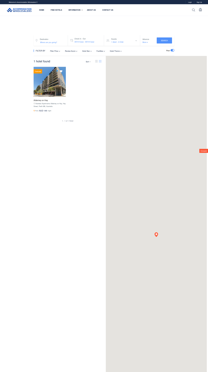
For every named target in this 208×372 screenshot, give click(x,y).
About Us (91, 10)
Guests (114, 39)
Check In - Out (80, 38)
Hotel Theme (115, 51)
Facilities (100, 51)
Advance (146, 39)
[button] (156, 234)
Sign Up (199, 2)
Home (41, 10)
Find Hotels (56, 10)
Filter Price (54, 51)
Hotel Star (86, 51)
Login (190, 2)
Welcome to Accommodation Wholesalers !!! (23, 2)
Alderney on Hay (41, 100)
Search (164, 40)
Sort (87, 61)
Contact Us (107, 10)
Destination (44, 39)
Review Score (70, 51)
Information (74, 10)
